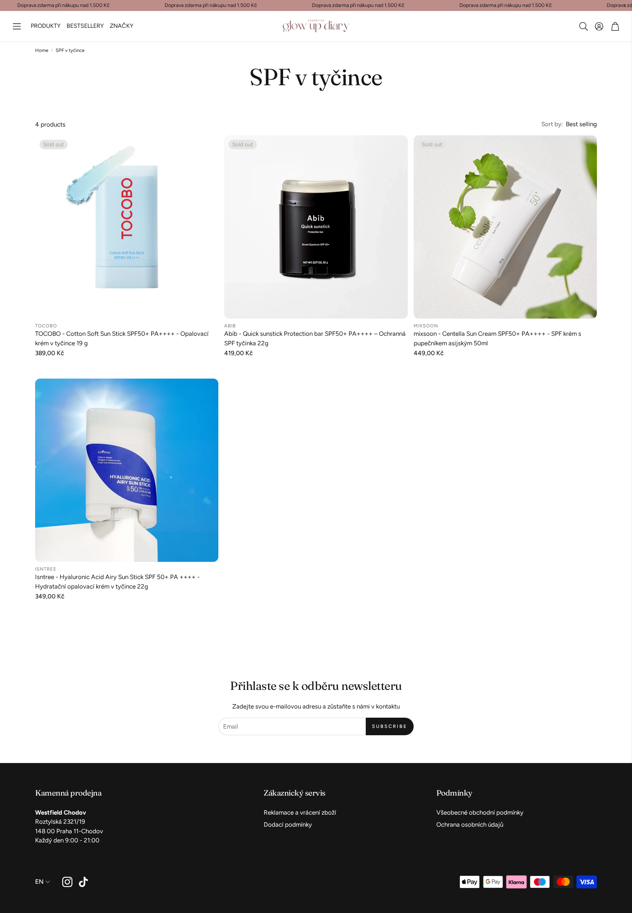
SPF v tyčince (70, 50)
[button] (17, 26)
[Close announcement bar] (624, 5)
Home (41, 50)
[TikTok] (83, 882)
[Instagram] (67, 882)
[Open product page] (126, 470)
